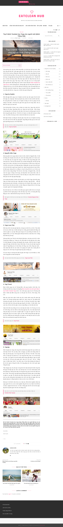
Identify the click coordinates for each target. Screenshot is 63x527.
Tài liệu (50, 25)
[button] (29, 2)
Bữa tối (53, 73)
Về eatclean (53, 95)
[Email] (56, 30)
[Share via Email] (28, 443)
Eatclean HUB (42, 525)
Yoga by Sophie (12, 126)
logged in (10, 493)
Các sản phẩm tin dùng (7, 513)
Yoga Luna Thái (28, 258)
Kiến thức (5, 25)
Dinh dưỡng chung (53, 90)
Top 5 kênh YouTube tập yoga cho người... (12, 483)
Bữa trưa (53, 76)
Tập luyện (39, 25)
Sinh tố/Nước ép (53, 84)
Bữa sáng (53, 71)
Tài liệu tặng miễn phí (7, 510)
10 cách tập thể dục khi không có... (31, 483)
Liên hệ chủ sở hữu (7, 507)
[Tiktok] (59, 30)
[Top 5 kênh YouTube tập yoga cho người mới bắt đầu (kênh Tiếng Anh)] (12, 476)
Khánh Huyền (46, 44)
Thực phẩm (53, 92)
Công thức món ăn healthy (16, 25)
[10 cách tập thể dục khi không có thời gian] (31, 476)
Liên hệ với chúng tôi (48, 116)
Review (45, 25)
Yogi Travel (16, 320)
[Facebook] (53, 30)
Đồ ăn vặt (53, 79)
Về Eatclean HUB (47, 113)
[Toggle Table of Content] (18, 65)
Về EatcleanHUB (6, 504)
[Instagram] (54, 30)
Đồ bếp (53, 100)
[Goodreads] (57, 30)
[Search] (59, 26)
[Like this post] (24, 443)
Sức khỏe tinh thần (31, 25)
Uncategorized (52, 105)
